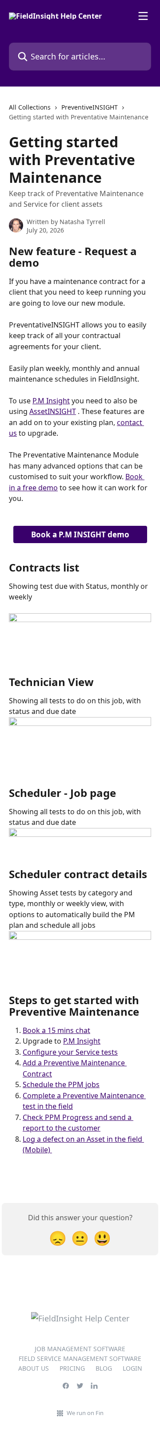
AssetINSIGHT (52, 411)
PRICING (72, 1368)
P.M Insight (51, 401)
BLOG (104, 1368)
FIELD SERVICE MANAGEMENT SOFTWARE (80, 1358)
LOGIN (132, 1368)
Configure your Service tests (70, 1052)
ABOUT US (33, 1368)
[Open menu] (143, 16)
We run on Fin (85, 1413)
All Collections (30, 107)
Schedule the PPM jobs (61, 1084)
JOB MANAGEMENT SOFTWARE (80, 1348)
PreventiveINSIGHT (89, 107)
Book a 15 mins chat (56, 1030)
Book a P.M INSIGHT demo (80, 534)
